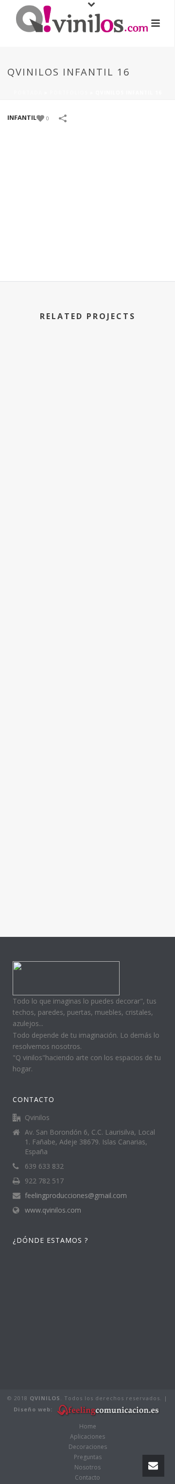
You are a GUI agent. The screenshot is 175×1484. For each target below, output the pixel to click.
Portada (28, 92)
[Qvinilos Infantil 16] (87, 200)
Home (87, 1426)
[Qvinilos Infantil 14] (87, 526)
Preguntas (88, 1457)
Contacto (87, 1478)
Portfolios (69, 92)
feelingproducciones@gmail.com (76, 1195)
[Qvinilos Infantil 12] (87, 807)
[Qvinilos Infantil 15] (87, 386)
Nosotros (87, 1467)
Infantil (21, 117)
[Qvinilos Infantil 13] (87, 666)
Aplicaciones (87, 1437)
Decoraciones (88, 1447)
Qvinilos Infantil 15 (87, 460)
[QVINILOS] (72, 22)
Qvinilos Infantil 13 (87, 741)
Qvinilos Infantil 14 (87, 601)
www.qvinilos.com (53, 1210)
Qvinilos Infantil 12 (87, 881)
